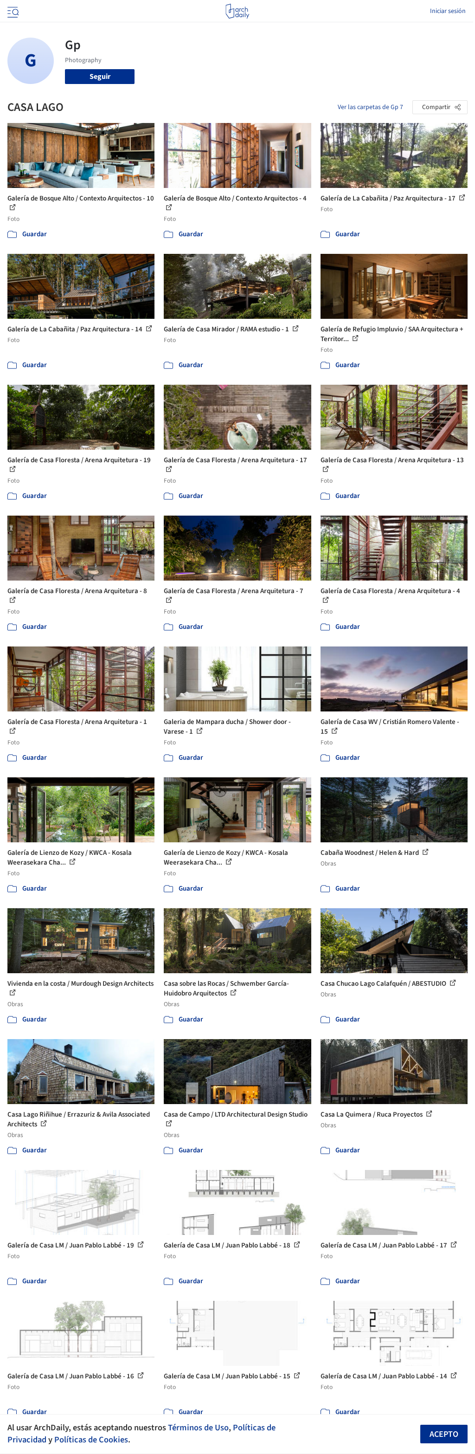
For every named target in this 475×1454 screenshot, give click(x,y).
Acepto (444, 1434)
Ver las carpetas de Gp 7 (370, 107)
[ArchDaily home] (237, 11)
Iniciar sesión (448, 11)
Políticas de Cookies (91, 1440)
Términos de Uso (198, 1428)
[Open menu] (12, 11)
